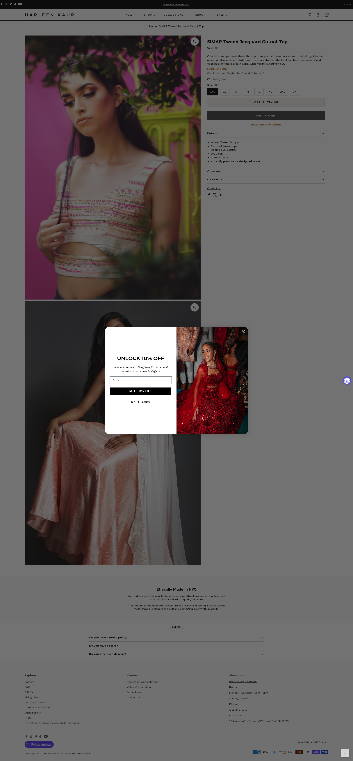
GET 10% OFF (141, 391)
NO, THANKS (140, 402)
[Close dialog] (244, 331)
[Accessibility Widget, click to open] (347, 380)
